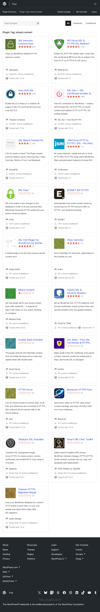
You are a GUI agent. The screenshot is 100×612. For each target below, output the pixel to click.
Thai (11, 592)
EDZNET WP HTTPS (78, 190)
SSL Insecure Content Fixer (25, 42)
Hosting (6, 554)
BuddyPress (10, 581)
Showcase (32, 545)
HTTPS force (25, 389)
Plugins (30, 554)
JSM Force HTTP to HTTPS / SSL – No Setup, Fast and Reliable (80, 142)
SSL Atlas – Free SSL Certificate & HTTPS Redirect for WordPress (80, 341)
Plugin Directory (9, 12)
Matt (6, 572)
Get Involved (82, 545)
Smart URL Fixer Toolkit (80, 439)
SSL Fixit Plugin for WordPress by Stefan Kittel (30, 242)
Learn (54, 545)
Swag (80, 558)
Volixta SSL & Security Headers (76, 291)
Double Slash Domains (30, 339)
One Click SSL (26, 90)
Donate (80, 554)
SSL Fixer (23, 190)
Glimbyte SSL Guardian (30, 439)
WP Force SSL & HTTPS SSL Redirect (78, 42)
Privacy (6, 558)
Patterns (31, 558)
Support (55, 549)
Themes (31, 549)
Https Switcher (75, 240)
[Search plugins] (37, 23)
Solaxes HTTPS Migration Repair (27, 491)
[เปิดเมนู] (96, 4)
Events (79, 549)
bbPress (8, 576)
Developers (56, 554)
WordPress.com (11, 567)
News (5, 549)
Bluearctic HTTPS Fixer (79, 389)
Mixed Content (26, 289)
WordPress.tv (59, 558)
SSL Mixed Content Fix (30, 140)
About (5, 545)
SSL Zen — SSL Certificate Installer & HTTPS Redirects (79, 92)
